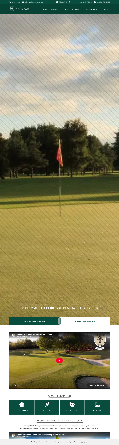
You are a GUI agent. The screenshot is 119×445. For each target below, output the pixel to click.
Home (45, 9)
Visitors (65, 9)
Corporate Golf (90, 9)
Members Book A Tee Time (34, 321)
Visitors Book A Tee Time (84, 321)
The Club (75, 9)
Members (54, 9)
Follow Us (63, 2)
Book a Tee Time (103, 2)
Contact (104, 9)
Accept (83, 442)
